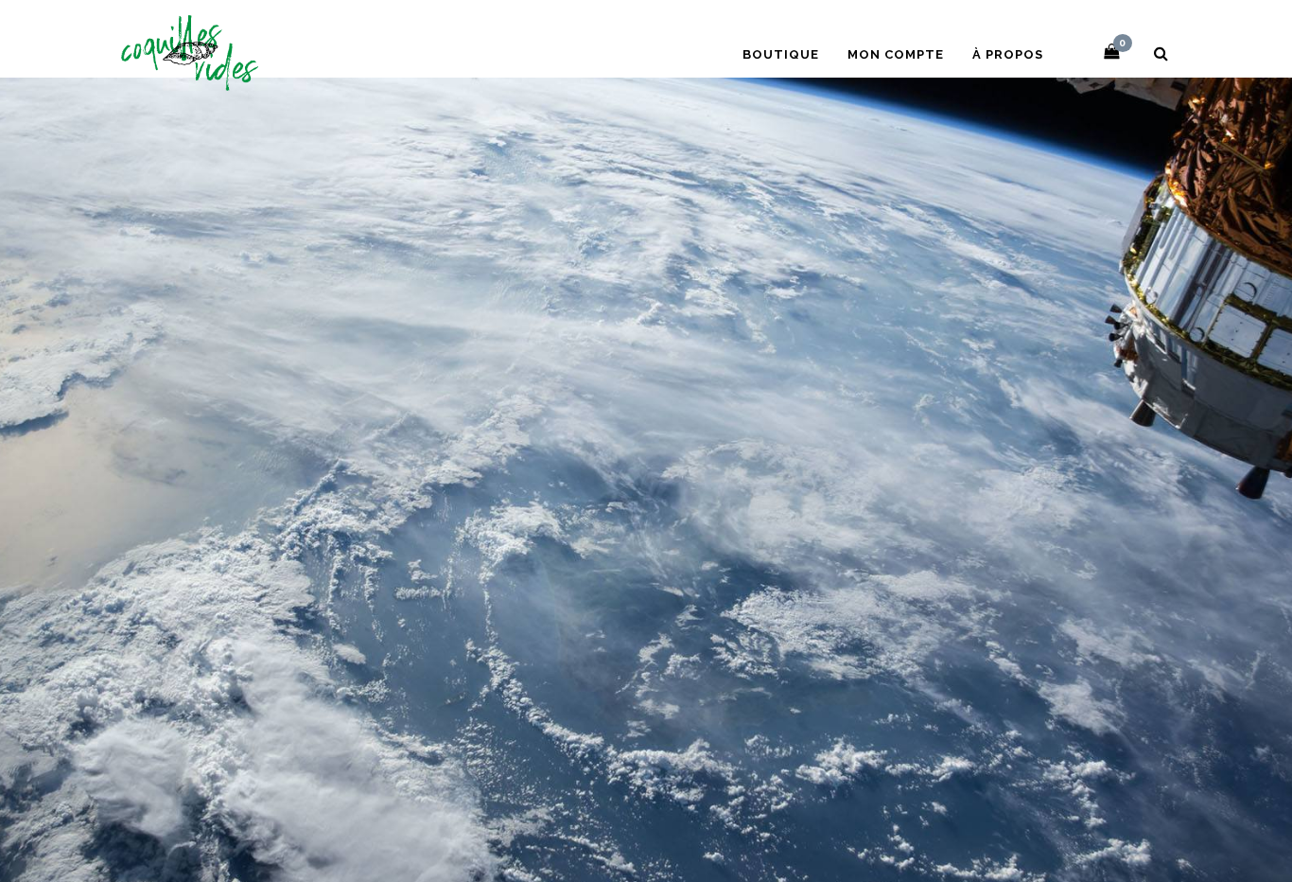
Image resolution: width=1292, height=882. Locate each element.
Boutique (780, 54)
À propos (1007, 54)
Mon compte (895, 54)
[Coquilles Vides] (189, 50)
